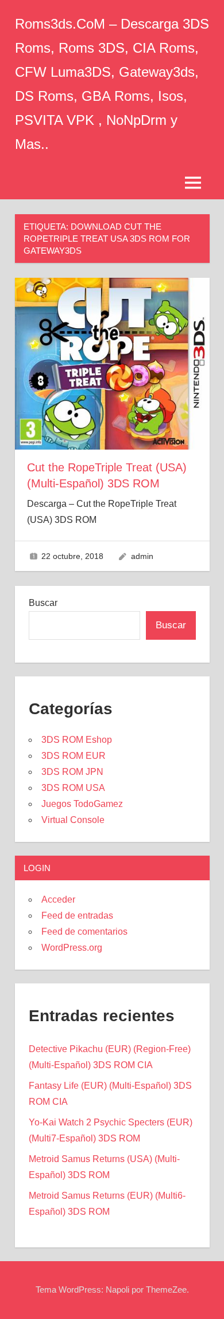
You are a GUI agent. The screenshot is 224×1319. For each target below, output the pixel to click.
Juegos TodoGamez (82, 804)
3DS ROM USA (73, 788)
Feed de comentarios (84, 931)
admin (142, 556)
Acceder (58, 899)
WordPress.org (71, 947)
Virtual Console (73, 820)
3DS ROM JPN (72, 772)
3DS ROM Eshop (76, 740)
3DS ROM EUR (73, 756)
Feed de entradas (77, 915)
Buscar (43, 603)
